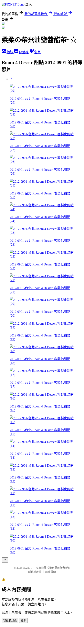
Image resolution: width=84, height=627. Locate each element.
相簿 (10, 52)
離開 (23, 620)
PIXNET (27, 567)
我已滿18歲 (10, 620)
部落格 (24, 52)
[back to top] (5, 560)
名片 (37, 52)
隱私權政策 (34, 571)
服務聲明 (50, 571)
